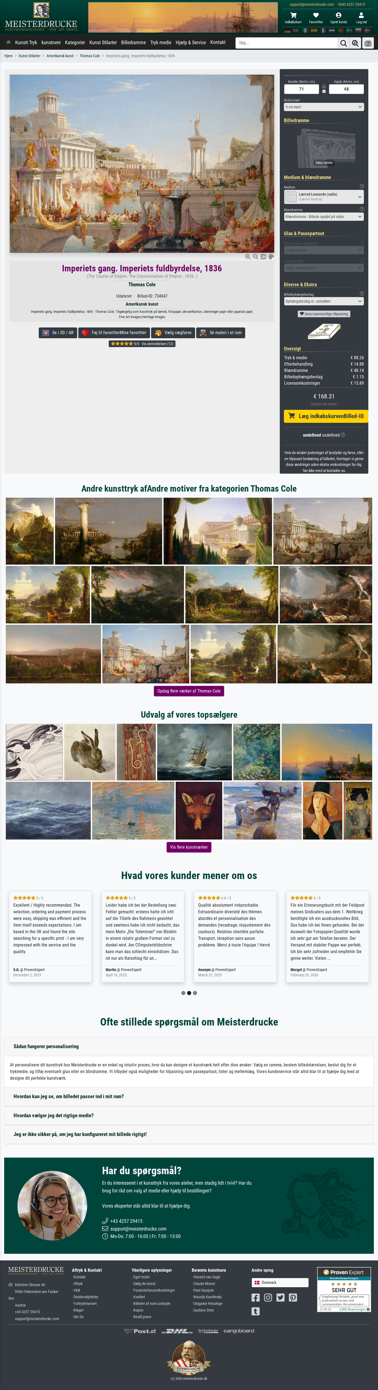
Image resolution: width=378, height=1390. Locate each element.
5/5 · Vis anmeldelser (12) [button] (153, 344)
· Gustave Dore (203, 1310)
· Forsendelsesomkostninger (153, 1290)
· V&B (76, 1290)
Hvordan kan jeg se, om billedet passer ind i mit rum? (69, 1096)
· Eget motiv (141, 1277)
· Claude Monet (203, 1283)
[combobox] (324, 107)
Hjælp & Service (191, 42)
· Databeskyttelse (85, 1297)
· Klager (78, 1310)
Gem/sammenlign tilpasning (326, 314)
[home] (8, 42)
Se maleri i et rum (224, 332)
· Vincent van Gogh (206, 1277)
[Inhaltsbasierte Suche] (355, 43)
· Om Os (78, 1317)
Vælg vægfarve (176, 332)
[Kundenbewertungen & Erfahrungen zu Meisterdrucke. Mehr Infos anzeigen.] (344, 1289)
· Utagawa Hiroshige (207, 1303)
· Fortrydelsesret (84, 1303)
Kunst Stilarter (103, 42)
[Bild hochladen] (368, 43)
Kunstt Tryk (26, 42)
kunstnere (51, 42)
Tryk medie (160, 42)
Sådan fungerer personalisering (46, 1046)
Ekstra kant (292, 100)
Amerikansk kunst (60, 56)
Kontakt (218, 42)
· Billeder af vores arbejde (151, 1303)
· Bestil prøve (141, 1317)
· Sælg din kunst (144, 1283)
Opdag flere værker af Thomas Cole (189, 691)
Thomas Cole (90, 56)
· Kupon (137, 1310)
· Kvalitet (138, 1297)
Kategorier (75, 42)
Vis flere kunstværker (189, 847)
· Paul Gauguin (203, 1290)
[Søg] (343, 43)
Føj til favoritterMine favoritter (117, 332)
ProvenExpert (43, 969)
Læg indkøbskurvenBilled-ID (329, 416)
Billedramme (133, 42)
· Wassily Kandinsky (207, 1297)
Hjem (8, 56)
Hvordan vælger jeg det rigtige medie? (54, 1115)
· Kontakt (79, 1277)
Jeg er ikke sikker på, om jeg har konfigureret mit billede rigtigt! (80, 1134)
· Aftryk (77, 1283)
